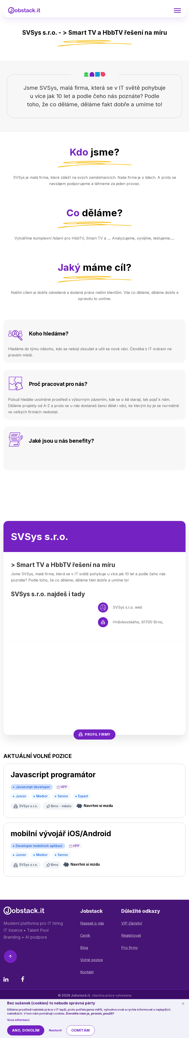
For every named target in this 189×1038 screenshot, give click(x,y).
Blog (84, 947)
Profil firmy (97, 734)
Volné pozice (91, 959)
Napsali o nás (92, 923)
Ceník (85, 935)
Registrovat (131, 935)
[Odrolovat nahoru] (10, 957)
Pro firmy (129, 947)
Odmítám (80, 1030)
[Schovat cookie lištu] (183, 1003)
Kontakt (87, 972)
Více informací (18, 1020)
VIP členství (131, 923)
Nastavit (55, 1030)
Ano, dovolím (25, 1030)
